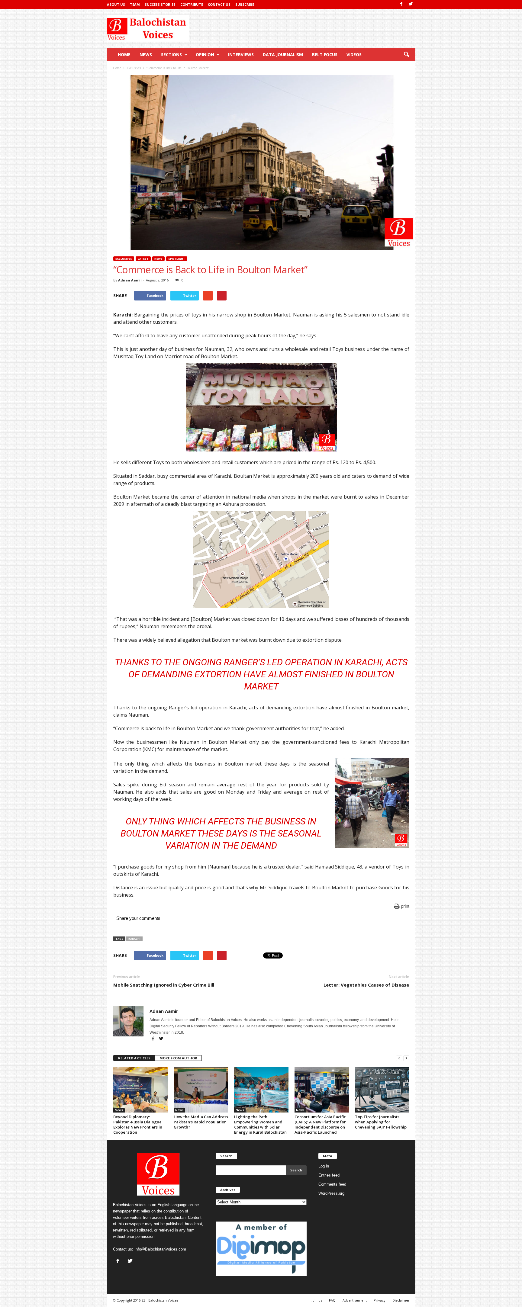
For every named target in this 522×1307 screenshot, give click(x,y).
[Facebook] (401, 4)
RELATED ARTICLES (134, 1058)
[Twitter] (410, 4)
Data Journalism (283, 54)
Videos (354, 54)
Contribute (191, 4)
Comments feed (332, 1184)
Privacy (379, 1300)
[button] (406, 54)
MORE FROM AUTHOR (178, 1058)
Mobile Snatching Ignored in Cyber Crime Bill (163, 985)
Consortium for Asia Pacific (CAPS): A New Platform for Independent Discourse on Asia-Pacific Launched (320, 1124)
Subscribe (244, 4)
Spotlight (176, 259)
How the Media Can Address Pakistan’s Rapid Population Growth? (201, 1122)
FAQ (332, 1300)
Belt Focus (324, 54)
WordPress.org (331, 1193)
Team (135, 4)
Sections (171, 54)
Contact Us (219, 4)
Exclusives (123, 259)
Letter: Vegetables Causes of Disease (366, 985)
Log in (323, 1166)
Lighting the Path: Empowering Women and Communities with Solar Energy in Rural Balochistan (260, 1124)
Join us (316, 1300)
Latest (143, 259)
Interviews (241, 54)
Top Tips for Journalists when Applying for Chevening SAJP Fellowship (381, 1122)
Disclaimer (401, 1300)
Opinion (205, 54)
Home (124, 54)
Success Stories (160, 4)
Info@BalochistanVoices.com (160, 1249)
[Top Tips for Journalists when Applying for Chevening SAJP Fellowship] (382, 1090)
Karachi (134, 939)
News (146, 54)
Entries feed (329, 1175)
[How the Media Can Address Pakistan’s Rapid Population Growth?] (201, 1090)
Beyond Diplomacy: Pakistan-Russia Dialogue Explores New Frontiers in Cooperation (137, 1124)
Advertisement (355, 1300)
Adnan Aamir (130, 280)
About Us (116, 4)
